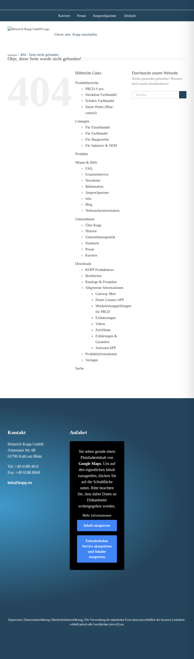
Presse (89, 249)
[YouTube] (35, 492)
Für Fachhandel (96, 133)
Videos (100, 324)
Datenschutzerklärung (37, 620)
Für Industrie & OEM (101, 145)
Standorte (92, 243)
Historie (91, 231)
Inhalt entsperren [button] (97, 525)
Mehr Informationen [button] (96, 515)
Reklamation (94, 186)
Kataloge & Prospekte (101, 282)
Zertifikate (103, 330)
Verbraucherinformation (102, 210)
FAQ (88, 169)
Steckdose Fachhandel (101, 95)
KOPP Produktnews (99, 270)
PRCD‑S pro (94, 89)
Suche (79, 368)
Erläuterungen (105, 318)
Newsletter (93, 180)
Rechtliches (93, 276)
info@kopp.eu (20, 482)
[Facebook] (9, 492)
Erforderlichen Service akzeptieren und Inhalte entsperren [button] (97, 549)
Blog (88, 204)
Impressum (15, 620)
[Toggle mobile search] (175, 32)
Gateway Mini (105, 294)
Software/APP (105, 348)
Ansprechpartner (97, 193)
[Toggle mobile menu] (184, 32)
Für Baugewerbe (97, 139)
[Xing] (24, 492)
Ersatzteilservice (97, 174)
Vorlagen (91, 360)
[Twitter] (30, 492)
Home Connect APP (109, 300)
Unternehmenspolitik (100, 237)
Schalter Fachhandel (99, 101)
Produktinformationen (101, 354)
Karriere (91, 255)
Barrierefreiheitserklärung (67, 620)
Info (88, 199)
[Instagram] (14, 492)
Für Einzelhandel (97, 127)
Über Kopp (93, 225)
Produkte (81, 154)
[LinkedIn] (19, 492)
